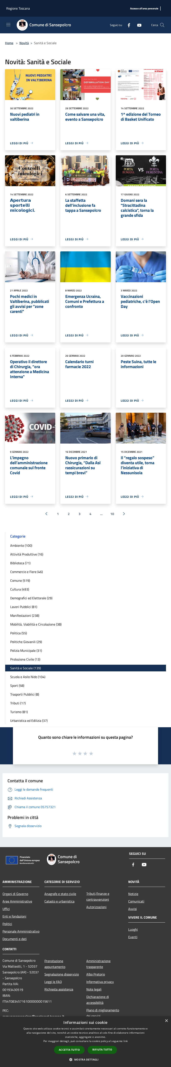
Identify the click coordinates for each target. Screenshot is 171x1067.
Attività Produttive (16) (26, 554)
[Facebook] (127, 25)
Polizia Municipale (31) (26, 650)
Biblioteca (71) (20, 562)
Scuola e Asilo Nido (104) (27, 676)
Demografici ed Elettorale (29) (31, 598)
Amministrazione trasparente (98, 963)
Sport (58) (17, 685)
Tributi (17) (18, 703)
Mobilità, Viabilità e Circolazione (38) (36, 624)
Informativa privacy (100, 981)
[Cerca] (162, 25)
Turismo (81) (19, 711)
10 (112, 513)
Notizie (133, 893)
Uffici (6, 908)
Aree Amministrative (17, 901)
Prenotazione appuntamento (54, 963)
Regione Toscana (18, 8)
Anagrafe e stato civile (60, 893)
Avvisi (132, 908)
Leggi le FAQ (53, 981)
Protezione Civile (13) (25, 659)
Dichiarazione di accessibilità (97, 999)
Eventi (132, 936)
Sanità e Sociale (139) (25, 668)
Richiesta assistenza (58, 989)
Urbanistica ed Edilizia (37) (29, 720)
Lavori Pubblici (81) (23, 606)
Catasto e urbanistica (59, 901)
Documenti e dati (15, 938)
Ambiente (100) (21, 545)
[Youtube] (137, 25)
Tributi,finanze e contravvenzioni (97, 896)
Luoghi (133, 929)
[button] (85, 1059)
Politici (7, 923)
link (125, 1041)
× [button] (166, 1020)
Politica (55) (18, 633)
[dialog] (85, 1041)
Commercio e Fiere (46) (26, 571)
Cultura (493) (19, 589)
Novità (24, 42)
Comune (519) (20, 580)
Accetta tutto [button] (69, 1050)
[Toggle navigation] (8, 24)
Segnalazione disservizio (61, 974)
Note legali (94, 989)
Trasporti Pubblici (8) (24, 694)
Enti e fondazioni (14, 916)
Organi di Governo (15, 893)
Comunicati (136, 901)
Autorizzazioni (96, 906)
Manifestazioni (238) (24, 615)
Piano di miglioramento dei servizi (102, 1013)
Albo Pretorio (95, 974)
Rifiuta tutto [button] (102, 1049)
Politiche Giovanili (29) (26, 641)
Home (9, 42)
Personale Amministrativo (21, 931)
